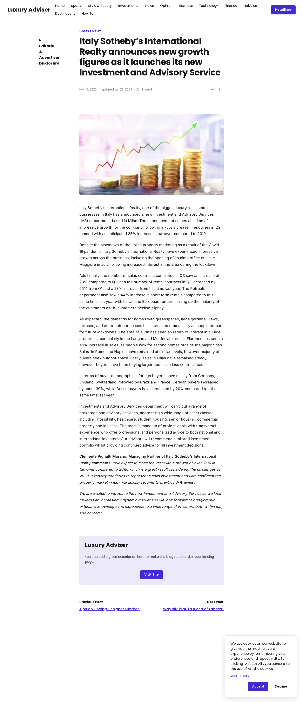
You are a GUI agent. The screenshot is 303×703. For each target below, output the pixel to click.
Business (186, 5)
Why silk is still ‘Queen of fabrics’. (193, 608)
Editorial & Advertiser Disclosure (49, 54)
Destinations (65, 13)
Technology (208, 5)
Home (60, 5)
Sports (76, 5)
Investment (90, 31)
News (149, 5)
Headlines (283, 9)
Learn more (239, 675)
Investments (128, 5)
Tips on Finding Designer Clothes (109, 608)
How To (87, 13)
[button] (219, 89)
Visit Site (151, 574)
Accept (258, 686)
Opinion (166, 5)
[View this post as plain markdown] (213, 89)
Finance (231, 5)
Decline (281, 686)
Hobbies (250, 5)
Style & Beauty (100, 5)
